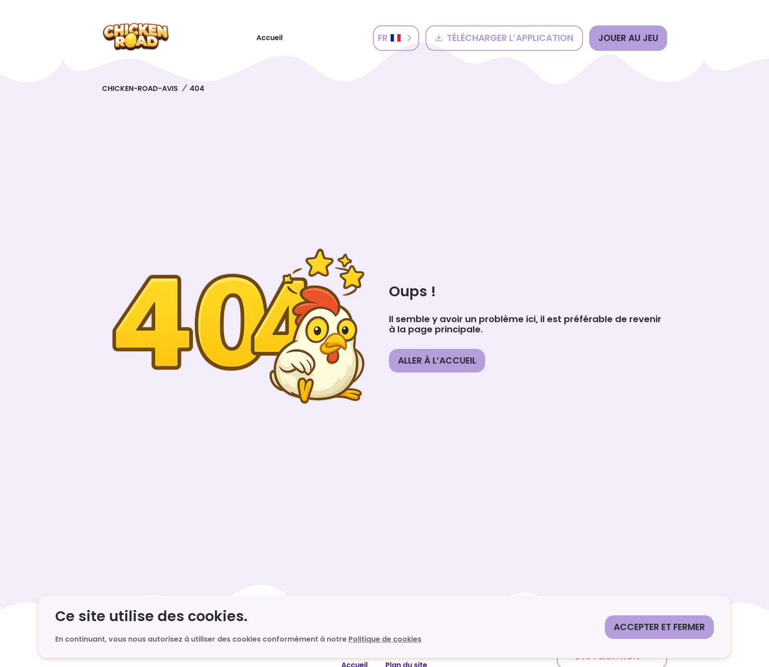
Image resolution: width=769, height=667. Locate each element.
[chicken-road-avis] (136, 37)
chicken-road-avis (140, 88)
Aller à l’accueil (437, 360)
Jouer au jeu (628, 38)
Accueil (269, 38)
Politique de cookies (384, 639)
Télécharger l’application (510, 38)
